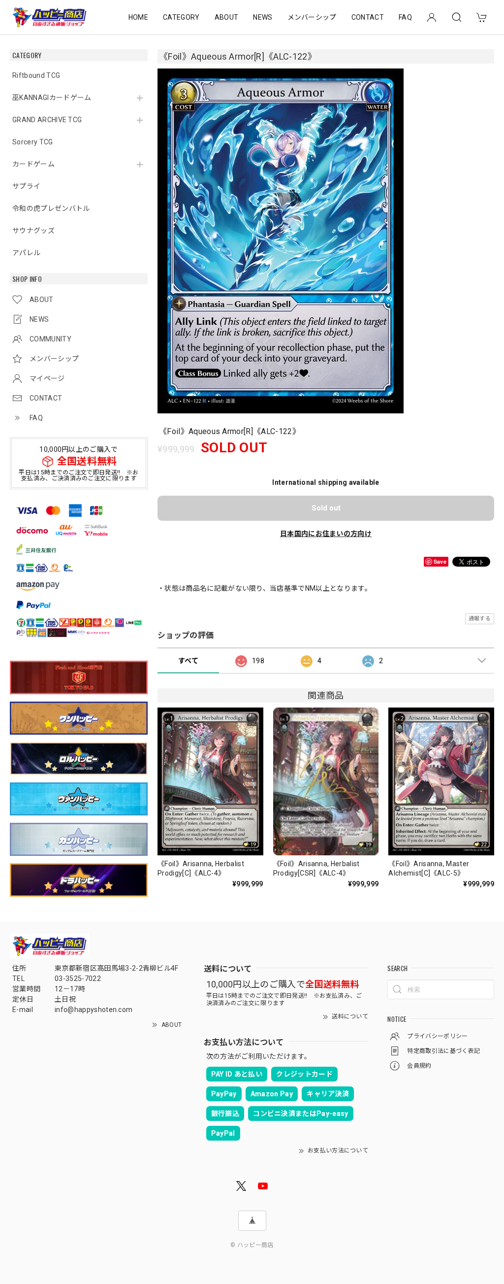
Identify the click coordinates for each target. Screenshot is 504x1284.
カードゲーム (33, 164)
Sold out (326, 508)
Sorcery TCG (32, 142)
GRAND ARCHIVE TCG (47, 120)
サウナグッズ (33, 231)
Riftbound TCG (36, 75)
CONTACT (367, 17)
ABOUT (227, 17)
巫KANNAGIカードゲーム (51, 97)
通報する (480, 618)
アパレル (26, 253)
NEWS (262, 17)
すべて (188, 661)
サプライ (26, 186)
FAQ (405, 17)
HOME (138, 17)
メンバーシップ (312, 17)
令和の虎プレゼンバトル (51, 208)
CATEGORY (181, 17)
